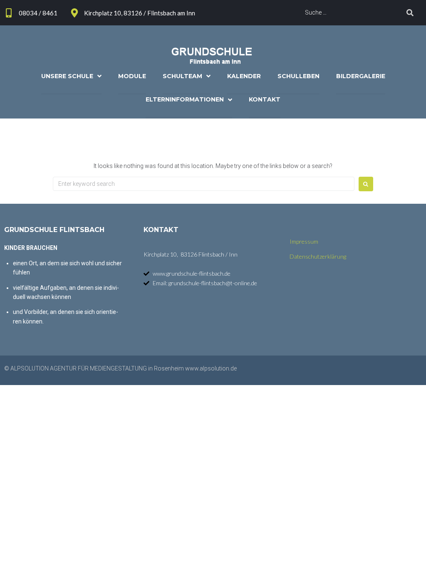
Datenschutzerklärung (318, 256)
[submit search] (410, 12)
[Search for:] (203, 184)
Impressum (304, 241)
